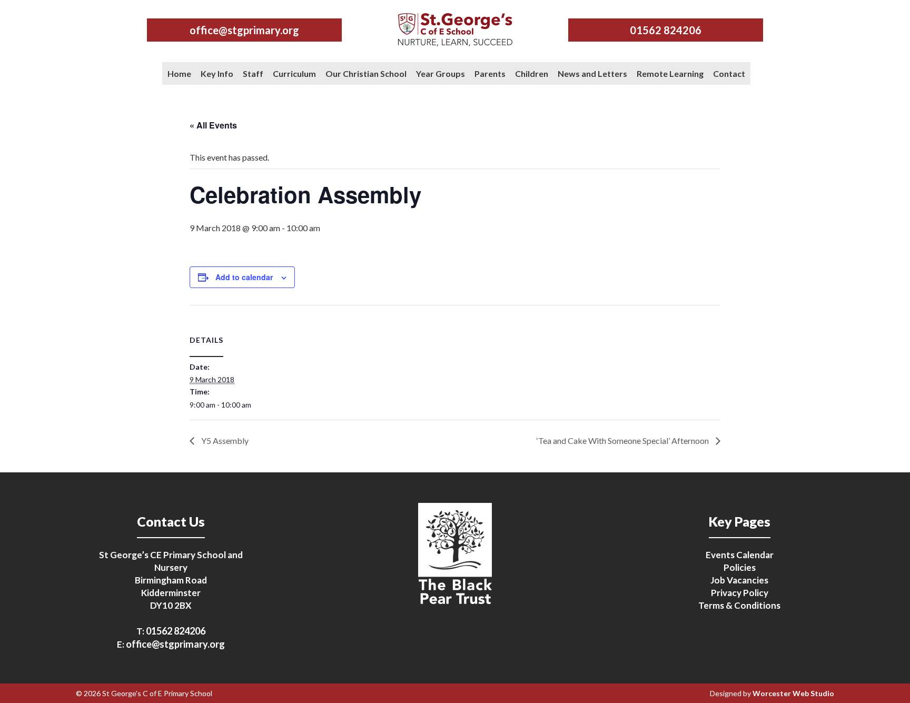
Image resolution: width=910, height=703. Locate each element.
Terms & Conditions (739, 605)
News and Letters (592, 73)
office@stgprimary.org (244, 30)
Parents (490, 73)
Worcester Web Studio (793, 693)
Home (179, 73)
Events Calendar (740, 554)
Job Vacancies (739, 580)
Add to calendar (244, 277)
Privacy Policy (739, 592)
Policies (740, 567)
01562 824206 (665, 30)
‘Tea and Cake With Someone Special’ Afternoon (623, 440)
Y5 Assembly (224, 440)
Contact (729, 73)
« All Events (213, 125)
